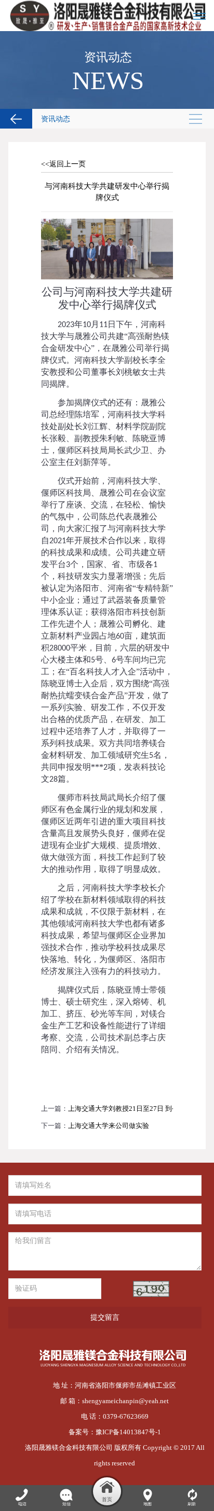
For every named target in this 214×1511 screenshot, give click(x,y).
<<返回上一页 (63, 164)
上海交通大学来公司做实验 (108, 1125)
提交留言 (104, 1317)
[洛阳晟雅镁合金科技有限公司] (106, 15)
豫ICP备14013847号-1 (128, 1432)
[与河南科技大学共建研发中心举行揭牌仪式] (107, 224)
